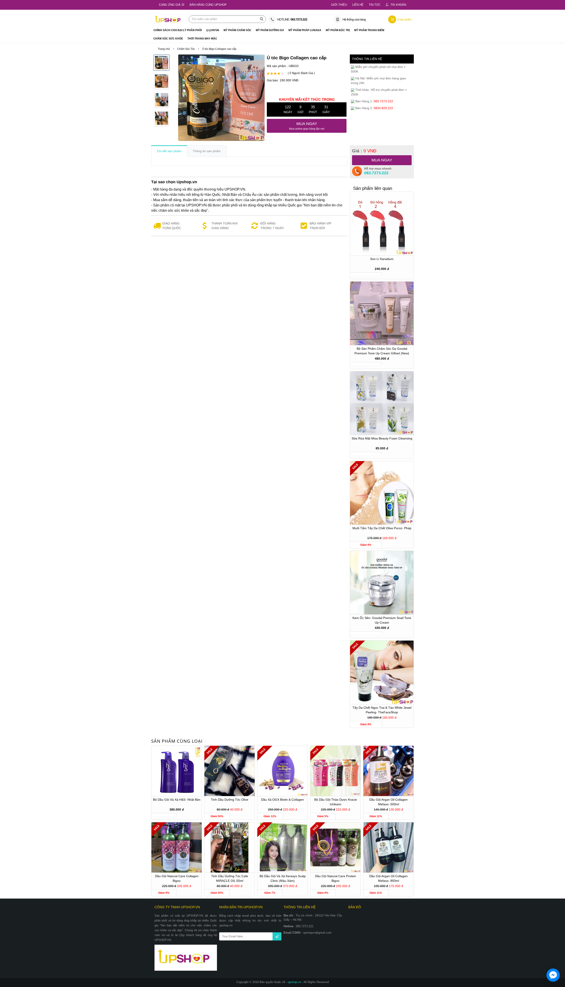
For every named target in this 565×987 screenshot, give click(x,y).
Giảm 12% (270, 816)
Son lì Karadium (382, 259)
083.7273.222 (376, 173)
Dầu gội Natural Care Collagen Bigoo (176, 878)
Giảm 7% (269, 892)
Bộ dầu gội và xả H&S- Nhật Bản (176, 799)
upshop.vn (295, 982)
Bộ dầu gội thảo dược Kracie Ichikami (335, 802)
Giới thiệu (339, 4)
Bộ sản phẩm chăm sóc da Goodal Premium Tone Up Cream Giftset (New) (381, 351)
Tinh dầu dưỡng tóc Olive (229, 799)
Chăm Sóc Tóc (186, 48)
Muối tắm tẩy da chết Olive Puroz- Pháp (381, 528)
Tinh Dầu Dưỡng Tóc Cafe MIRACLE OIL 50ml (229, 878)
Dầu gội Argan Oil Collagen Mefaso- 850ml (388, 878)
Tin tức (374, 4)
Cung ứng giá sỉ (171, 4)
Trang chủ (164, 48)
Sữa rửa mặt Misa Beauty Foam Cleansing (382, 438)
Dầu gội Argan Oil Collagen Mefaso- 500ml (388, 802)
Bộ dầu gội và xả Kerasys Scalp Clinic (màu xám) (283, 878)
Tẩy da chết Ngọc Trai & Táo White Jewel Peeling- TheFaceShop (381, 710)
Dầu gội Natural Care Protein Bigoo (335, 878)
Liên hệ (357, 4)
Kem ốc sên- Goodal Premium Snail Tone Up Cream (381, 620)
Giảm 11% (375, 816)
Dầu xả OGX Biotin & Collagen (282, 799)
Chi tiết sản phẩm (169, 151)
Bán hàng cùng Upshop (208, 4)
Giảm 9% (365, 544)
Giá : (364, 150)
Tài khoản (398, 4)
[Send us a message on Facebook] (553, 975)
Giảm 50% (217, 816)
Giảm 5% (322, 816)
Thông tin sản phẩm (207, 151)
